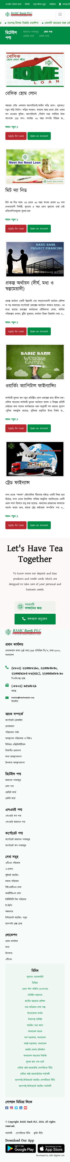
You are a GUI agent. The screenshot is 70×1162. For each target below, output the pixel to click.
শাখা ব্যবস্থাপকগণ (13, 756)
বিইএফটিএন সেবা (13, 887)
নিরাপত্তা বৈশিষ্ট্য (35, 1019)
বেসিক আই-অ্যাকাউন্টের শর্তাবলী (35, 1074)
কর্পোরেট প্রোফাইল (13, 720)
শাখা (7, 947)
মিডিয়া (35, 983)
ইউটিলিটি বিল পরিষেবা (15, 899)
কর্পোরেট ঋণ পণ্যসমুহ (15, 845)
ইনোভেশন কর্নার (35, 1013)
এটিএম (8, 959)
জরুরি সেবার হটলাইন (35, 1050)
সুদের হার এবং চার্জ (35, 1062)
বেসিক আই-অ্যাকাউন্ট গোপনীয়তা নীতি (35, 1068)
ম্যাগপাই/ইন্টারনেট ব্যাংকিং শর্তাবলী (35, 1086)
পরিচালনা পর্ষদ (12, 732)
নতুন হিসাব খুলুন (39, 4)
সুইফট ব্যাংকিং (11, 875)
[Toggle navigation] (60, 14)
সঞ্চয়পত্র (9, 911)
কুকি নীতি (38, 1133)
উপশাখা (8, 953)
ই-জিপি (8, 905)
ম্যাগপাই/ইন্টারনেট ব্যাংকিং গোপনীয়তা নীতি (35, 1080)
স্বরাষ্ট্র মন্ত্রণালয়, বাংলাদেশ (35, 1043)
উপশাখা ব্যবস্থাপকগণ (15, 763)
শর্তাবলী (8, 1133)
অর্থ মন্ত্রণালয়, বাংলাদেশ (35, 1037)
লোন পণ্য (48, 32)
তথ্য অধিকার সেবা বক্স (35, 1007)
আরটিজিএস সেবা (13, 893)
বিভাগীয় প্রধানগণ (13, 750)
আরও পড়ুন (10, 127)
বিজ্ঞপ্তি (27, 4)
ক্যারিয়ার (53, 4)
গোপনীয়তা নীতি (23, 1133)
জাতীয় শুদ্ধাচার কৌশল (35, 1001)
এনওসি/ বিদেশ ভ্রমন (13, 4)
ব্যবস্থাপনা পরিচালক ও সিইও (18, 738)
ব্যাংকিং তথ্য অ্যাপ (35, 1025)
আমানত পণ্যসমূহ (31, 32)
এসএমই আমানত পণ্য (15, 822)
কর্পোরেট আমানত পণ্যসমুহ (17, 839)
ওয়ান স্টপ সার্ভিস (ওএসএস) (35, 989)
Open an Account (39, 136)
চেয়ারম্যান (9, 726)
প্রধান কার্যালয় (11, 941)
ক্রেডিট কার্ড (28, 36)
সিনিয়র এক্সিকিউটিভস (15, 744)
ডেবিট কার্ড (44, 36)
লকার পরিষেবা (12, 881)
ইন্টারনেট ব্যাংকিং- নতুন (16, 917)
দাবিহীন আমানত (35, 995)
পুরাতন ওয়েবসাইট (35, 977)
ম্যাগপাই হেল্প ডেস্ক (13, 924)
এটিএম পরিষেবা (12, 863)
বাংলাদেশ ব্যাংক (35, 1031)
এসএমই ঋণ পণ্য (13, 816)
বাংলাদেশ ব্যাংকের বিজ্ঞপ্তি (35, 1056)
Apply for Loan (16, 136)
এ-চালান (9, 869)
